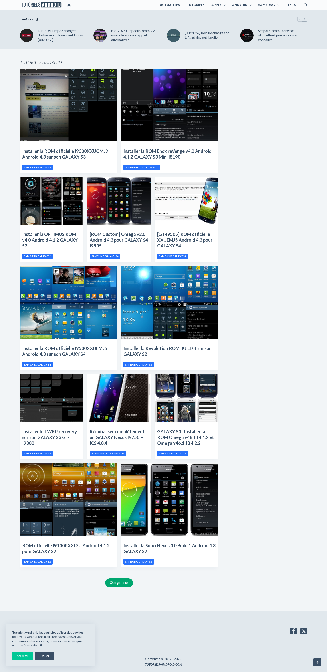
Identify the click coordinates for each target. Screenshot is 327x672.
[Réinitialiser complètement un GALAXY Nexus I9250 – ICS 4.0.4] (118, 398)
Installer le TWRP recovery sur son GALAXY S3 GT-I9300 (49, 437)
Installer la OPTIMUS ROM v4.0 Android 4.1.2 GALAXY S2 (50, 239)
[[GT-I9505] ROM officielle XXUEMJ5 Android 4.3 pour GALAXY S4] (186, 201)
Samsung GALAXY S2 (37, 256)
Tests (291, 5)
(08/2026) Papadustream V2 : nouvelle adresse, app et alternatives (133, 35)
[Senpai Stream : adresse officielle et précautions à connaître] (247, 35)
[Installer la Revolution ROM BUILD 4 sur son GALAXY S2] (169, 302)
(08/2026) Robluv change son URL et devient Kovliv (207, 35)
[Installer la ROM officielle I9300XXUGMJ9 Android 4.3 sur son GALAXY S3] (68, 105)
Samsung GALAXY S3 (37, 167)
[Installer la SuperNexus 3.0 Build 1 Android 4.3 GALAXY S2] (169, 499)
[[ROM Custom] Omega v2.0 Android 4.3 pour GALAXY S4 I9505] (118, 201)
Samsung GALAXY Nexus (107, 453)
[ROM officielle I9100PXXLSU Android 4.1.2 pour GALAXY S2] (68, 499)
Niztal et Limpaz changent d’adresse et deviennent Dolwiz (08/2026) (61, 35)
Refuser (44, 656)
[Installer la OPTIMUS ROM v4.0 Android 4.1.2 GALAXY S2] (51, 201)
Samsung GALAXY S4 (104, 256)
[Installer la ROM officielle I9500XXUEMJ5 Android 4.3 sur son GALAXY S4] (68, 302)
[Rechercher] (305, 5)
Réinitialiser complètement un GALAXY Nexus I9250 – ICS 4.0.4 (117, 437)
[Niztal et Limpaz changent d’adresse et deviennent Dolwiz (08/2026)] (26, 35)
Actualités (170, 5)
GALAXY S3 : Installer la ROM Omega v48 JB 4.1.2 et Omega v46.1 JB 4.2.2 (185, 437)
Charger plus (119, 583)
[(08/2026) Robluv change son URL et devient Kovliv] (173, 35)
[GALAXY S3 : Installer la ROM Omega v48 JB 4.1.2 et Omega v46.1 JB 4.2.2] (186, 398)
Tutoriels (196, 5)
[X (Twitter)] (303, 631)
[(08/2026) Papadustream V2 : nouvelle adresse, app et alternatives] (100, 35)
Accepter (22, 656)
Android (239, 5)
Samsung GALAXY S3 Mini (141, 167)
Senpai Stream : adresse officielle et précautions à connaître (277, 35)
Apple (216, 5)
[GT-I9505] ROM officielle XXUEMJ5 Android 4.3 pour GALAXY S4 (184, 239)
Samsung (266, 5)
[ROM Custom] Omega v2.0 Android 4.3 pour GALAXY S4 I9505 (119, 239)
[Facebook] (293, 631)
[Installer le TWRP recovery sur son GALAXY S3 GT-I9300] (51, 398)
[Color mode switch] (69, 5)
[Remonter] (317, 662)
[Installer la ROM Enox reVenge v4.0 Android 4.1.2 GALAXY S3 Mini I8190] (169, 105)
